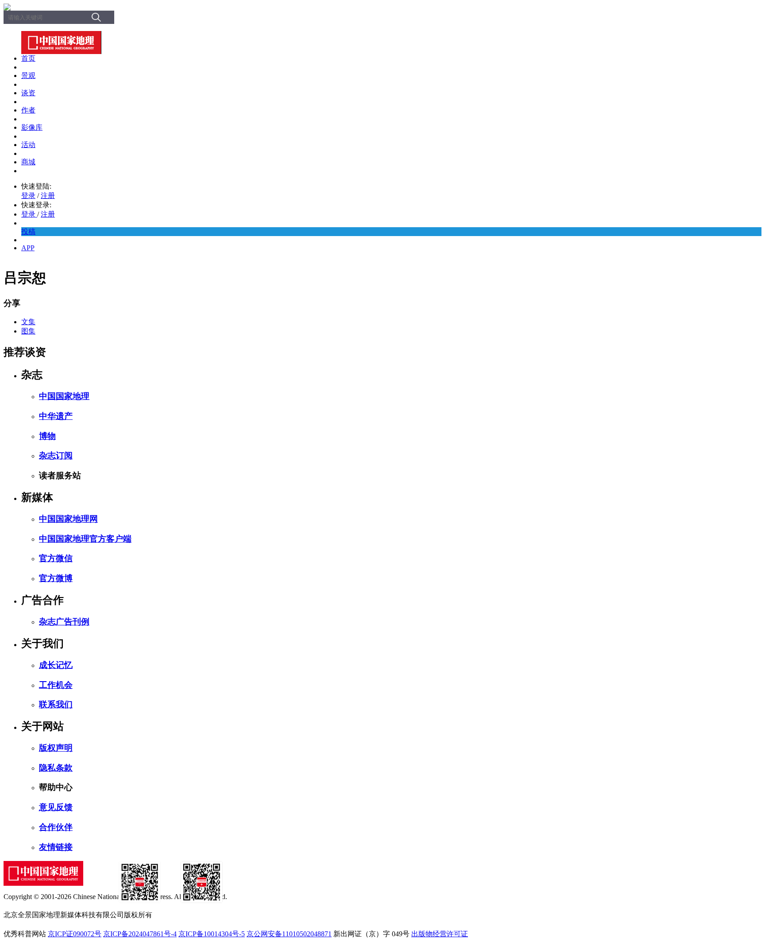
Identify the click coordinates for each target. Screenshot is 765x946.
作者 (28, 110)
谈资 (28, 93)
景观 (28, 75)
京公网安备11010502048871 (289, 934)
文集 (28, 322)
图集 (28, 331)
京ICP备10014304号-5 (211, 934)
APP (28, 248)
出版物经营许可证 (439, 934)
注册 (48, 195)
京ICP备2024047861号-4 (140, 934)
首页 (28, 58)
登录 (28, 195)
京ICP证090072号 (74, 934)
